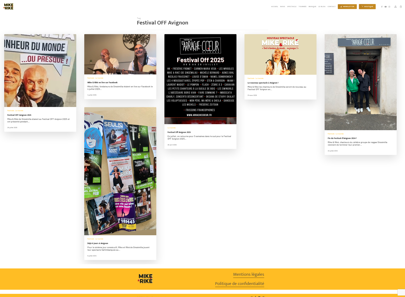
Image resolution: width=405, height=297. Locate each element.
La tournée (19, 110)
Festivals (10, 110)
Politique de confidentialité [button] (239, 283)
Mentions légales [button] (248, 274)
